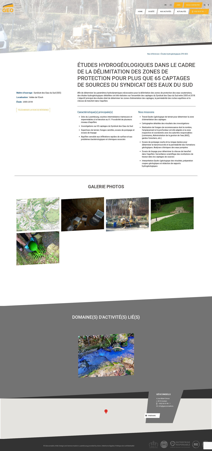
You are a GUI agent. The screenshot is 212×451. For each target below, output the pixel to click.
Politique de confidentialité (124, 446)
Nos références (153, 54)
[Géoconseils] (13, 8)
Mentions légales (108, 446)
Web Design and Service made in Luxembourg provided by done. (78, 446)
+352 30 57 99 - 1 (164, 403)
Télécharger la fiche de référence (33, 110)
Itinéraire (152, 416)
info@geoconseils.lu (166, 406)
